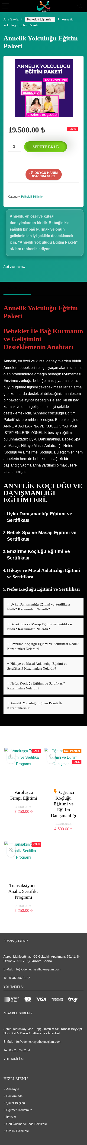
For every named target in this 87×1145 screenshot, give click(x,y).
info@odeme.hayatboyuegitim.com (37, 969)
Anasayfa (12, 1089)
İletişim (11, 1117)
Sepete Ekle (45, 147)
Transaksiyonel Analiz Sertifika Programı (23, 891)
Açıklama (17, 288)
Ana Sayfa (11, 19)
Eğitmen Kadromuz (19, 1110)
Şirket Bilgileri (15, 1103)
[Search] (79, 6)
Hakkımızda (14, 1096)
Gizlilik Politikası (17, 1131)
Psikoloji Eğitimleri (40, 19)
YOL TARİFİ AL (13, 987)
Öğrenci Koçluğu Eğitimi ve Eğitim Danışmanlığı (63, 804)
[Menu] (5, 6)
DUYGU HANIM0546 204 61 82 (45, 174)
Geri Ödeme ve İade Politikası (26, 1124)
